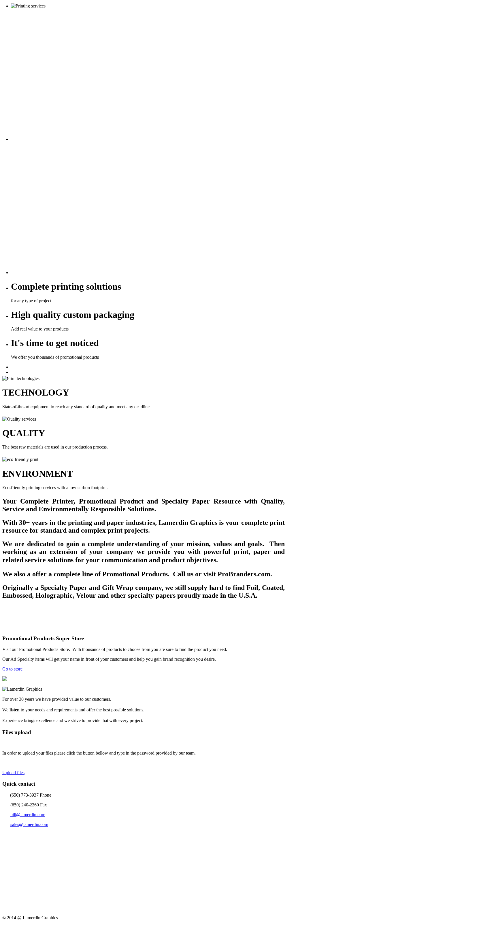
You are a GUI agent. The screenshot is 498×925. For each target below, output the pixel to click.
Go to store (12, 668)
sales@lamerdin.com (29, 824)
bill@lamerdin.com (27, 814)
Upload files (13, 772)
